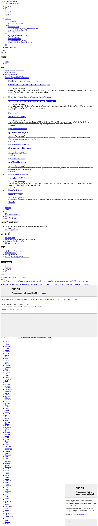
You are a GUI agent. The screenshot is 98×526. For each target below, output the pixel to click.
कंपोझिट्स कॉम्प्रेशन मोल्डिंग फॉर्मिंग (18, 30)
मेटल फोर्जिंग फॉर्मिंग (13, 27)
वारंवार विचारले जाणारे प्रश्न (16, 23)
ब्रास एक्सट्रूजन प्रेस (63, 281)
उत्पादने (7, 25)
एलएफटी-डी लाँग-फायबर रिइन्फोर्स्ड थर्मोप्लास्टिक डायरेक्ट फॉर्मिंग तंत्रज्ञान (32, 101)
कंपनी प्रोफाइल (12, 21)
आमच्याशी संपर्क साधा (10, 47)
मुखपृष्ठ (7, 18)
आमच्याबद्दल (8, 20)
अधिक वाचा (11, 94)
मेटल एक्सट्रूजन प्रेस (25, 281)
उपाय (6, 33)
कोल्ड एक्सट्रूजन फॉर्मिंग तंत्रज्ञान (19, 148)
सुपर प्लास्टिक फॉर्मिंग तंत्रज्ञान (18, 132)
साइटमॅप (3, 279)
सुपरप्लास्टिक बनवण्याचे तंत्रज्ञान (17, 40)
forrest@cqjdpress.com (11, 230)
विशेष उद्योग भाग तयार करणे (15, 32)
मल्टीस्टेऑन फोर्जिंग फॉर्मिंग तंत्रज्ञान (18, 35)
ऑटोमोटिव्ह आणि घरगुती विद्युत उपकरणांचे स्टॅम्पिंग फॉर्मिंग (23, 28)
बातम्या (6, 44)
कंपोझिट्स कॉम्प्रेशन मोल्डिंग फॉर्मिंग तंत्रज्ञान (20, 42)
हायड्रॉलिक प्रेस (51, 281)
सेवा (6, 46)
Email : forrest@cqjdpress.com (10, 3)
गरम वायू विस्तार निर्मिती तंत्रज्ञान (18, 178)
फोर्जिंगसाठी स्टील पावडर (39, 281)
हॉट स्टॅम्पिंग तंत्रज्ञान (14, 37)
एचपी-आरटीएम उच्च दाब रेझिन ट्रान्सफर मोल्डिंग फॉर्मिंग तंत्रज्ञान (29, 85)
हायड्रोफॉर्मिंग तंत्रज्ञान (14, 39)
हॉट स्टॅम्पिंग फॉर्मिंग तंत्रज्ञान (17, 162)
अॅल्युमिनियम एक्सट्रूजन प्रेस (9, 281)
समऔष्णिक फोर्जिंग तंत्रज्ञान (17, 117)
